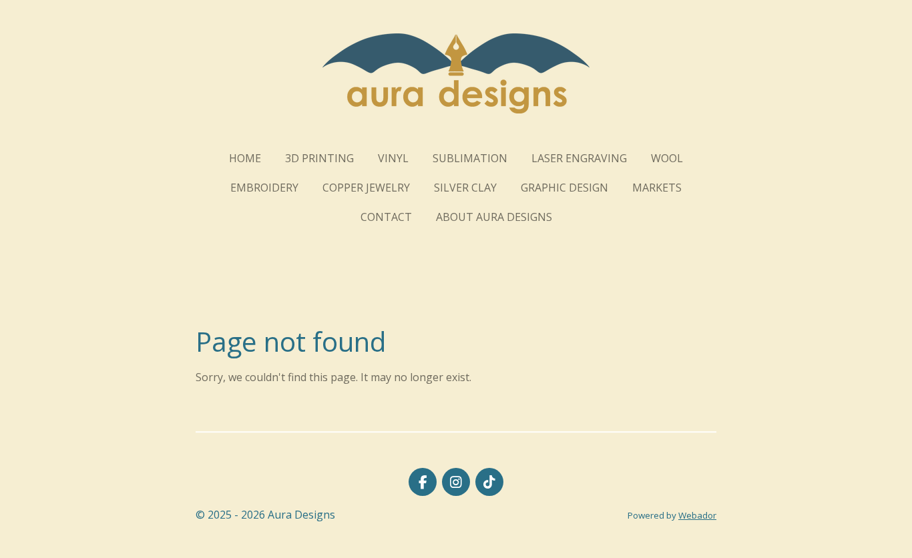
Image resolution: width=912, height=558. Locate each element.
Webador (697, 515)
